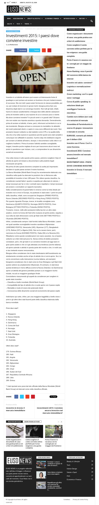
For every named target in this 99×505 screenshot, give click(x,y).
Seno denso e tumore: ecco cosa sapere (55, 473)
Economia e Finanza (52, 18)
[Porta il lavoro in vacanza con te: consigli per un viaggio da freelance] (54, 431)
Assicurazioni (18, 18)
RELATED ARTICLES (14, 422)
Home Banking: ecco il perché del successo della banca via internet (79, 75)
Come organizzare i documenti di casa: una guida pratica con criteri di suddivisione (14, 443)
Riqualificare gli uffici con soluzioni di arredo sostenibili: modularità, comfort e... (54, 486)
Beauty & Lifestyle (34, 18)
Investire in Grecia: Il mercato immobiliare (15, 409)
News (9, 18)
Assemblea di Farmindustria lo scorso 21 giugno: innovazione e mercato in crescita (80, 128)
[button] (91, 21)
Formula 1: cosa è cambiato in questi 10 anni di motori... (54, 463)
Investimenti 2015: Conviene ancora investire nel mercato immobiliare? (50, 410)
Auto (68, 476)
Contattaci (67, 499)
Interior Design (69, 18)
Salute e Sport (72, 472)
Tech (18, 24)
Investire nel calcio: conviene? (79, 83)
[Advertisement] (80, 192)
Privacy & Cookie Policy (80, 499)
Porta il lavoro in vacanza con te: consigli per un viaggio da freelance (53, 443)
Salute (9, 24)
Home (7, 29)
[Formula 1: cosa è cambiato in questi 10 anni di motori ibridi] (41, 464)
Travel (27, 24)
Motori (82, 18)
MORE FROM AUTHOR (32, 422)
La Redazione (13, 45)
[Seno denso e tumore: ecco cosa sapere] (41, 475)
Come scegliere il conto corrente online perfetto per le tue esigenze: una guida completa (34, 444)
